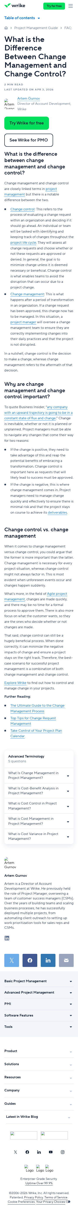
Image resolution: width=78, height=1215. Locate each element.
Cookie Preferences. (21, 1202)
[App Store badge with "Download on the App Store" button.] (23, 1135)
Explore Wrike (15, 683)
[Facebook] (27, 1152)
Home (6, 27)
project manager (23, 322)
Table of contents (19, 18)
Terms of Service (55, 1197)
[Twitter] (15, 1152)
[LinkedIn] (39, 1152)
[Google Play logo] (54, 1135)
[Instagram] (62, 1152)
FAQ (68, 28)
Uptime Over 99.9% (39, 1183)
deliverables (57, 512)
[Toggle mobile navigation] (71, 6)
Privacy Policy (33, 1197)
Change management (27, 294)
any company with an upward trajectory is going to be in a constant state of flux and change (38, 412)
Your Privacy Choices (50, 1202)
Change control (22, 209)
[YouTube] (50, 1152)
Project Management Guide (36, 28)
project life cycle (23, 242)
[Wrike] (16, 6)
